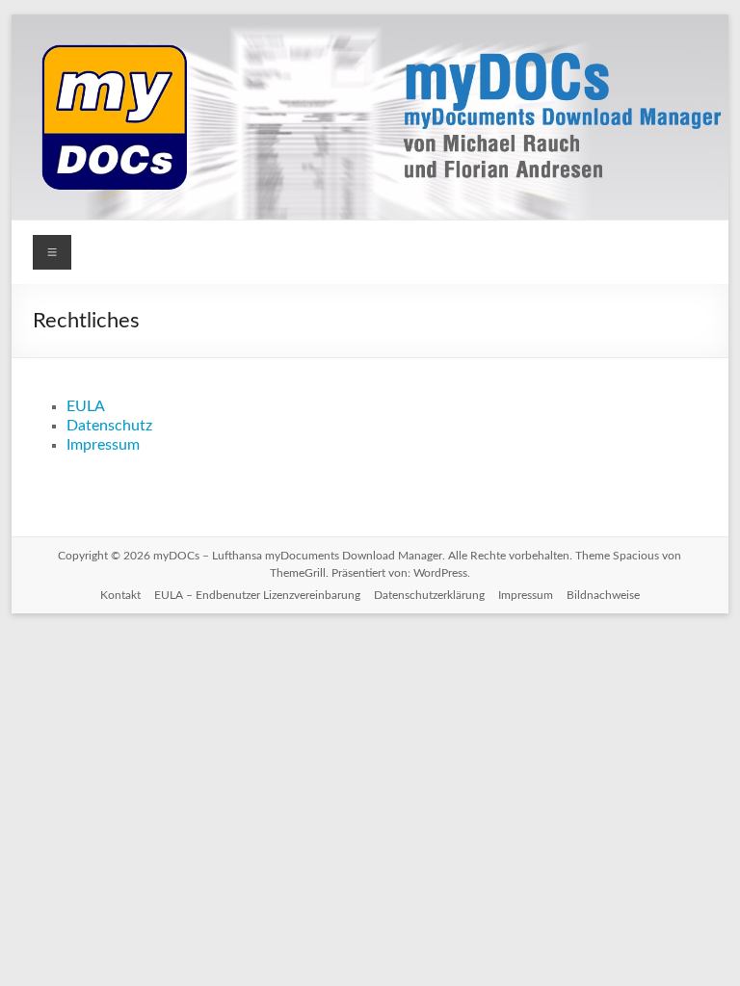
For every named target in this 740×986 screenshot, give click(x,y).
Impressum (103, 445)
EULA (85, 406)
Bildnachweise (603, 595)
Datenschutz (109, 425)
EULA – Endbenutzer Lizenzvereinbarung (257, 595)
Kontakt (120, 595)
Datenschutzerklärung (429, 595)
